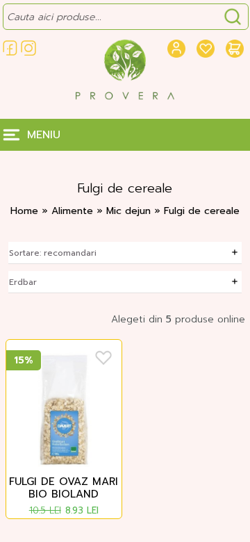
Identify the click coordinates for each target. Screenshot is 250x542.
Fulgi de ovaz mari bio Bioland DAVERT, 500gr (63, 488)
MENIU (43, 134)
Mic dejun (130, 211)
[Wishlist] (103, 358)
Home (24, 211)
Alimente (74, 211)
